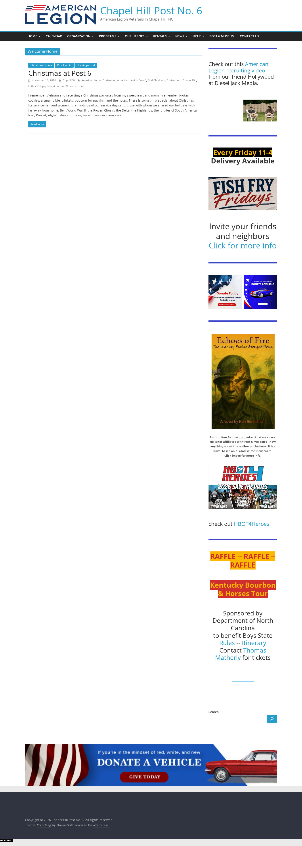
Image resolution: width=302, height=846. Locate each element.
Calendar (54, 36)
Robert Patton (55, 86)
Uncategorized (86, 65)
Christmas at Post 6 (59, 73)
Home (32, 36)
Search (213, 712)
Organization (78, 36)
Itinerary (254, 642)
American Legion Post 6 (131, 80)
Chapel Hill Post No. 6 (151, 10)
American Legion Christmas (98, 80)
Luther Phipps (36, 86)
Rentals (160, 36)
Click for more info (243, 245)
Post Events (64, 65)
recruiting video (245, 70)
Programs (107, 36)
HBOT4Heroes (251, 523)
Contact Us (249, 36)
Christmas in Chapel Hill (181, 80)
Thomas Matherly (240, 654)
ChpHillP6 (69, 80)
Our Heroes (135, 36)
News (179, 36)
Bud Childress (156, 80)
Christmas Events (41, 65)
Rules (227, 642)
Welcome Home (75, 86)
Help (197, 36)
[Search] (272, 719)
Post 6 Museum (222, 36)
